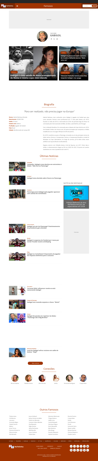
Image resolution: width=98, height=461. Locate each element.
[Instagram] (57, 39)
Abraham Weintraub (53, 416)
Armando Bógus (13, 422)
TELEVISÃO (18, 441)
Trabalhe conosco (55, 448)
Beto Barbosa (52, 428)
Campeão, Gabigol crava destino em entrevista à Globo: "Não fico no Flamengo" (44, 165)
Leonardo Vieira (72, 426)
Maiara (11, 426)
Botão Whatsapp (74, 447)
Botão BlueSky (84, 451)
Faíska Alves (32, 434)
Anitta (55, 383)
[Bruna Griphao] (15, 378)
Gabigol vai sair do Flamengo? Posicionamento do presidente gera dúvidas (43, 227)
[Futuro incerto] (17, 228)
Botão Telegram (71, 451)
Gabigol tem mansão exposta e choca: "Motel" (43, 302)
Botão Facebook (77, 447)
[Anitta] (55, 378)
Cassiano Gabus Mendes (35, 422)
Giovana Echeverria (14, 430)
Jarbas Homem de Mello (35, 418)
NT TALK (40, 441)
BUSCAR (94, 5)
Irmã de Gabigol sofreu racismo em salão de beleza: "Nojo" (42, 351)
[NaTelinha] (7, 6)
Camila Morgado (52, 422)
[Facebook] (51, 39)
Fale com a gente (42, 448)
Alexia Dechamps (33, 428)
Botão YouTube (87, 447)
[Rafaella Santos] (28, 378)
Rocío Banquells (52, 426)
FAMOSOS (33, 441)
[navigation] (17, 6)
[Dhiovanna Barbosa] (17, 352)
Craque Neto (83, 383)
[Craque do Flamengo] (17, 304)
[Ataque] (17, 318)
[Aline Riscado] (42, 378)
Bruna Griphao (15, 383)
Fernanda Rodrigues (69, 383)
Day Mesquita (32, 424)
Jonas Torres (12, 428)
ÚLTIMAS (11, 441)
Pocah (69, 424)
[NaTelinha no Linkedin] (77, 450)
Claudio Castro (72, 434)
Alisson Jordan (13, 432)
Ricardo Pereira (72, 416)
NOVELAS (26, 441)
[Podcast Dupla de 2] (81, 450)
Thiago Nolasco (52, 418)
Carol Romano (72, 422)
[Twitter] (54, 39)
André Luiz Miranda (34, 420)
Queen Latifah (71, 428)
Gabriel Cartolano (53, 434)
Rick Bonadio (12, 434)
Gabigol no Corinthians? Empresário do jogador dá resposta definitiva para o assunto (43, 254)
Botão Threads (87, 451)
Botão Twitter (81, 447)
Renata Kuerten (72, 430)
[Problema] (17, 194)
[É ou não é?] (17, 290)
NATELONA (77, 441)
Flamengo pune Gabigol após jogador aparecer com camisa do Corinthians (43, 192)
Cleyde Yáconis (13, 424)
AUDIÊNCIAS (48, 441)
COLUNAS (55, 441)
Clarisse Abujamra (73, 432)
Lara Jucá (11, 420)
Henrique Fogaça (53, 424)
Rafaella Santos (28, 383)
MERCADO (63, 441)
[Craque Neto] (83, 378)
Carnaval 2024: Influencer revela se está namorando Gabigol (41, 289)
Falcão (69, 420)
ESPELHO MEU (85, 441)
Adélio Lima (51, 420)
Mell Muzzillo (32, 430)
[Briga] (17, 256)
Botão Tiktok (71, 447)
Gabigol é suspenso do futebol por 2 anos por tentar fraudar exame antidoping (43, 241)
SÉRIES (70, 441)
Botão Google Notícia (74, 451)
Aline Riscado (42, 383)
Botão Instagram (84, 447)
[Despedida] (17, 166)
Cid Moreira (12, 418)
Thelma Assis (12, 416)
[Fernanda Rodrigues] (69, 378)
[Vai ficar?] (17, 180)
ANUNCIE (59, 446)
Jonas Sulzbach (33, 416)
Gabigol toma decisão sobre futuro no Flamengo (44, 178)
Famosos (48, 5)
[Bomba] (17, 242)
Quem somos (39, 446)
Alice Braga (51, 430)
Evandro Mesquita (53, 432)
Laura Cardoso (33, 432)
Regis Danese (32, 426)
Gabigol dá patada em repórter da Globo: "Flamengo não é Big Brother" (41, 316)
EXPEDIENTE (50, 446)
